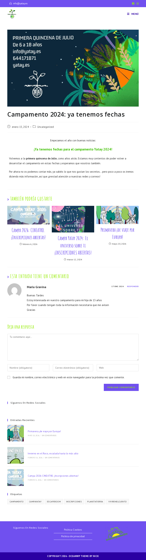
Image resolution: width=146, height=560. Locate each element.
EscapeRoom (54, 501)
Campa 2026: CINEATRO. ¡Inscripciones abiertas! (28, 234)
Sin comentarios (49, 435)
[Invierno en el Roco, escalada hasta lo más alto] (15, 455)
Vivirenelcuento (117, 501)
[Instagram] (137, 3)
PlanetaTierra (95, 501)
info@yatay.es (20, 3)
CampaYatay (35, 501)
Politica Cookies (73, 529)
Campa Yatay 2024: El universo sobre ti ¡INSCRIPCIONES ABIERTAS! (73, 245)
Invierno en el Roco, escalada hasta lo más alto (53, 453)
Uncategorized (45, 127)
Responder (133, 286)
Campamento (17, 501)
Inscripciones (74, 501)
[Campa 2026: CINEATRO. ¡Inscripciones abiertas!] (15, 477)
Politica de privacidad (73, 536)
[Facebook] (133, 3)
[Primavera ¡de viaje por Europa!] (15, 433)
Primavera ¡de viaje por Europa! (117, 233)
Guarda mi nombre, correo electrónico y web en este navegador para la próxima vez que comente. (68, 377)
